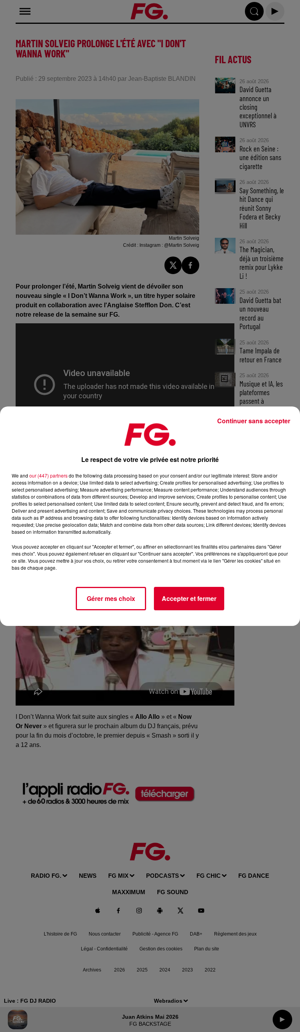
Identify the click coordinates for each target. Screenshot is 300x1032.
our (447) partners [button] (48, 475)
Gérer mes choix (111, 598)
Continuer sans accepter (253, 420)
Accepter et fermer (189, 598)
